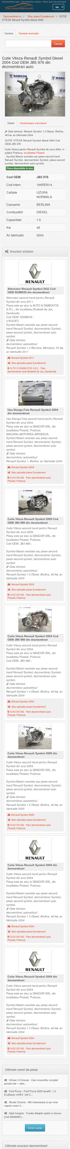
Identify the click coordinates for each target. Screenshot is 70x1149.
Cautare (8, 33)
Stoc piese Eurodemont (41, 16)
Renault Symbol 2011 (22, 357)
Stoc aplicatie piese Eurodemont (28, 363)
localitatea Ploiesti (34, 153)
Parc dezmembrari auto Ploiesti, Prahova (29, 479)
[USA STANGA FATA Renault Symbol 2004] (35, 394)
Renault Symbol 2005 (22, 584)
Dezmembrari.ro (12, 16)
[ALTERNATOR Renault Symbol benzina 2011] (35, 273)
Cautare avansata (28, 33)
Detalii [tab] (10, 123)
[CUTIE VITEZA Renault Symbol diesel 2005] (35, 503)
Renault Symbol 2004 (22, 467)
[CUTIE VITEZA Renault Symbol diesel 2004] (35, 620)
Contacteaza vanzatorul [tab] (33, 123)
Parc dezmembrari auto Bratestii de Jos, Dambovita (32, 370)
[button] (9, 94)
